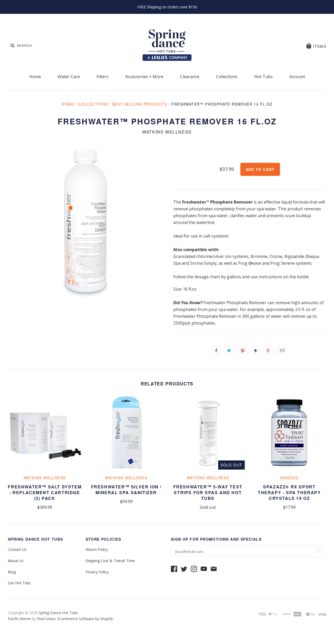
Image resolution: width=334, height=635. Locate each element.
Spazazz (289, 477)
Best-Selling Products (139, 104)
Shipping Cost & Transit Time (110, 560)
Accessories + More (144, 76)
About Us (15, 560)
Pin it (242, 350)
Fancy (255, 350)
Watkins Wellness (167, 132)
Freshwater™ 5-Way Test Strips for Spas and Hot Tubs (207, 492)
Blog (12, 571)
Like (216, 350)
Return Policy (97, 549)
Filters (103, 76)
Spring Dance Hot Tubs (58, 612)
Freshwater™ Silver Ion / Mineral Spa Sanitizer (126, 489)
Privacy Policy (97, 571)
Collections (226, 76)
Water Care (69, 76)
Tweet (229, 350)
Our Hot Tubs (19, 582)
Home (35, 76)
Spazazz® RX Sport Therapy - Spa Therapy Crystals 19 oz (289, 492)
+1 (268, 350)
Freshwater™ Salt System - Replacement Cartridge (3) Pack (44, 492)
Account (297, 76)
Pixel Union (46, 618)
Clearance (189, 76)
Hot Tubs (263, 76)
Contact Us (17, 549)
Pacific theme (19, 618)
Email (282, 350)
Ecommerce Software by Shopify (85, 618)
